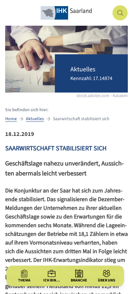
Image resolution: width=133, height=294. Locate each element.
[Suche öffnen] (120, 13)
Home (11, 119)
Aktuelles (35, 119)
